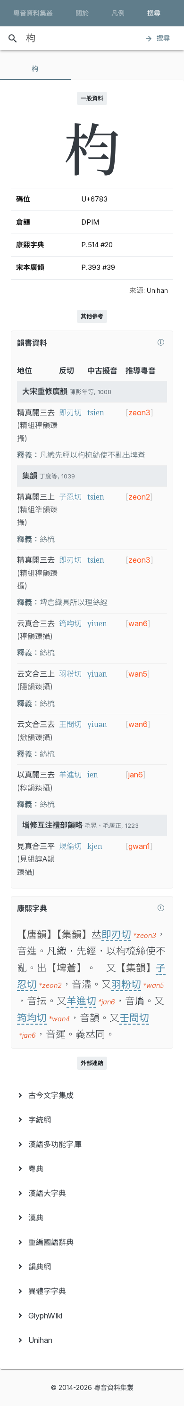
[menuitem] (92, 1095)
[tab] (35, 68)
